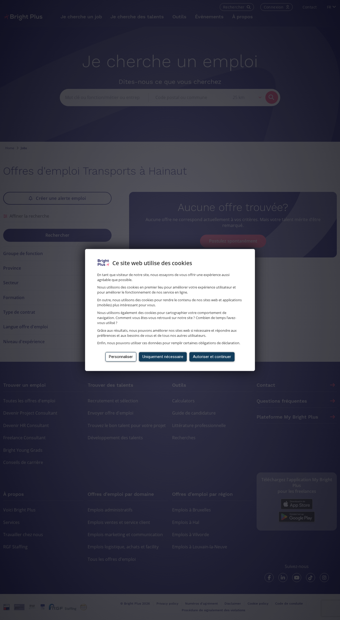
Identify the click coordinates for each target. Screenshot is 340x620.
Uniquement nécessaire (162, 356)
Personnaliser (121, 356)
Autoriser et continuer (212, 356)
